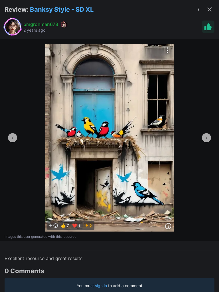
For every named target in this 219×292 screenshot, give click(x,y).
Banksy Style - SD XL (62, 9)
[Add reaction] (53, 225)
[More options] (167, 50)
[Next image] (206, 137)
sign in (101, 285)
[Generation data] (168, 226)
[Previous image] (12, 137)
